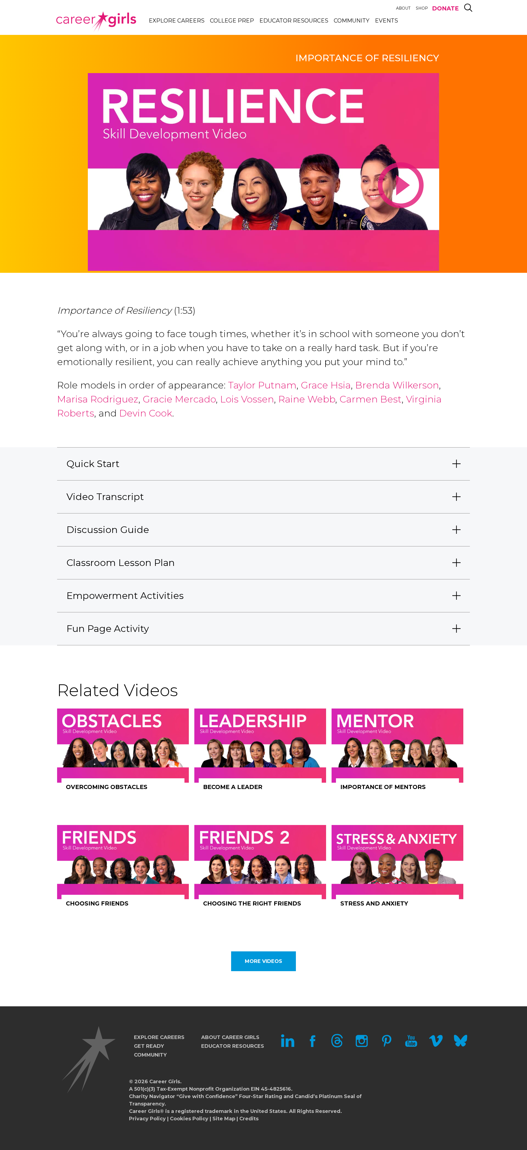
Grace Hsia (326, 385)
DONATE (445, 8)
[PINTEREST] (386, 1046)
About (403, 8)
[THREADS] (337, 1046)
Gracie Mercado (179, 399)
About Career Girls (230, 1037)
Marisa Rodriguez (97, 399)
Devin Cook (145, 413)
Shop (422, 8)
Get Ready (149, 1046)
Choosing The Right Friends (252, 903)
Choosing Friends (97, 903)
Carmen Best (371, 399)
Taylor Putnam (262, 385)
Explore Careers (176, 20)
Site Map (223, 1119)
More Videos (263, 961)
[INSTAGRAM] (362, 1046)
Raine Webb (306, 399)
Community (351, 20)
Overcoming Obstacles (106, 787)
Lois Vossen (247, 399)
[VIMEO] (436, 1046)
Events (386, 20)
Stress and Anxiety (374, 903)
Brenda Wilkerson (397, 385)
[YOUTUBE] (411, 1046)
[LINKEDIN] (288, 1046)
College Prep (232, 20)
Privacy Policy (147, 1119)
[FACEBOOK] (312, 1046)
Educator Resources (293, 20)
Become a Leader (232, 787)
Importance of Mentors (383, 787)
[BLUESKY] (460, 1046)
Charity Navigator (152, 1096)
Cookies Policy (189, 1119)
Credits (249, 1119)
